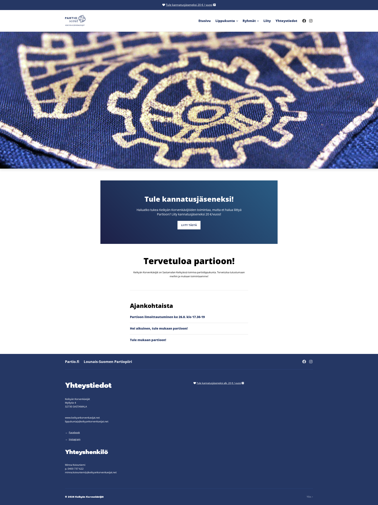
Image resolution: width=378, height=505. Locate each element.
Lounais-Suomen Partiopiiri (108, 361)
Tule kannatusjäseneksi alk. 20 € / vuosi (219, 383)
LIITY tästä (189, 225)
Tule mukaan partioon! (148, 340)
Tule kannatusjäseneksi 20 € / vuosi (189, 5)
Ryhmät (249, 21)
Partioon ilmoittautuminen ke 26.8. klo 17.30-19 (167, 317)
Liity (267, 21)
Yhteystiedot (286, 21)
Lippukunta (225, 21)
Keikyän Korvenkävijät (89, 497)
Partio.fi (72, 361)
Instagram (74, 439)
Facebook (74, 432)
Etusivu (204, 21)
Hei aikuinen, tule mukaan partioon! (159, 328)
